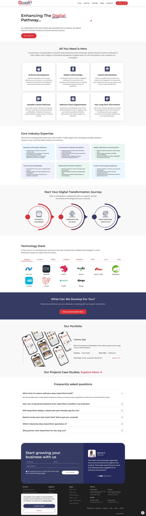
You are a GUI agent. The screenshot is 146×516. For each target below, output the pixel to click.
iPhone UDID (72, 492)
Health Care (52, 489)
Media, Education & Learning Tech (106, 147)
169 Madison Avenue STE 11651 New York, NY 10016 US (98, 492)
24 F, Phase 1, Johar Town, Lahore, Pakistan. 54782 (114, 492)
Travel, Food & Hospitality (32, 166)
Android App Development (30, 492)
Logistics (51, 492)
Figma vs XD (72, 489)
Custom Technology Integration (105, 166)
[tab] (27, 259)
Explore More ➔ (91, 372)
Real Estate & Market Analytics (70, 166)
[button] (39, 506)
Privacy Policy (47, 501)
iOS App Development (29, 489)
